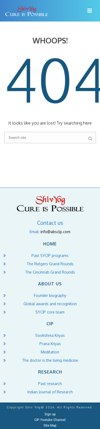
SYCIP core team (50, 312)
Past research (50, 383)
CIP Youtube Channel (50, 420)
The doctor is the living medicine (50, 360)
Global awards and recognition (50, 303)
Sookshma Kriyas (50, 335)
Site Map (50, 425)
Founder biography (50, 295)
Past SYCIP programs (50, 255)
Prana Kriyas (50, 343)
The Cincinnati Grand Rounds (50, 272)
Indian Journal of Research (50, 392)
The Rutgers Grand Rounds (50, 264)
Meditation (50, 352)
